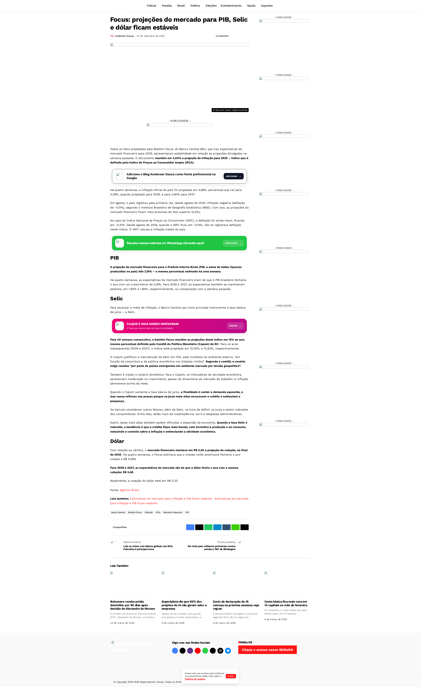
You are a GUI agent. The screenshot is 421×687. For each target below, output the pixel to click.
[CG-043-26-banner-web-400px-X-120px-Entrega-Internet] (179, 132)
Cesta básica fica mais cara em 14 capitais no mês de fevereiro (286, 603)
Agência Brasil (129, 490)
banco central (118, 512)
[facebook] (175, 651)
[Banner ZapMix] (284, 159)
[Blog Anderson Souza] (136, 655)
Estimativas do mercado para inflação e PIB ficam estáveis (171, 498)
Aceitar (230, 676)
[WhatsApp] (205, 651)
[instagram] (190, 651)
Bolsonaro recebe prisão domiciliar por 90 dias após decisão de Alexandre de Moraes (132, 605)
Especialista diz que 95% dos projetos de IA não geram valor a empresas (184, 605)
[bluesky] (228, 651)
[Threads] (220, 651)
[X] (183, 651)
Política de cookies (195, 679)
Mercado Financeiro (172, 512)
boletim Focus (135, 512)
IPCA (158, 512)
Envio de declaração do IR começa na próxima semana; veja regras (236, 605)
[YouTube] (198, 651)
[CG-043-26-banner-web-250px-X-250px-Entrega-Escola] (284, 101)
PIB (187, 512)
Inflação (149, 512)
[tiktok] (213, 651)
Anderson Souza (124, 35)
